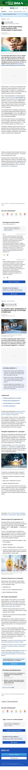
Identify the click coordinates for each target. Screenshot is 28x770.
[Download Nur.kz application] (14, 3)
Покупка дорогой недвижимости (11, 400)
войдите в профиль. (8, 229)
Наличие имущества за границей (11, 403)
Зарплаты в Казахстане (12, 701)
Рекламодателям (14, 758)
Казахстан (4, 701)
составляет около (14, 97)
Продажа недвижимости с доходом (12, 398)
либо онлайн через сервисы (12, 606)
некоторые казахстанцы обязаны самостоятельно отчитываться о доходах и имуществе (13, 413)
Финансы (3, 11)
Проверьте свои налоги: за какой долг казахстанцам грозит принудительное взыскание (14, 674)
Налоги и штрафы (11, 301)
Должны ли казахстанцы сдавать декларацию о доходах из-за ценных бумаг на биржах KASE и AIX (14, 681)
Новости (10, 11)
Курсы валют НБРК (18, 11)
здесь (22, 124)
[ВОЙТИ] (26, 8)
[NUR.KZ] (14, 8)
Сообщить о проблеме (14, 754)
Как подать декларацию (9, 405)
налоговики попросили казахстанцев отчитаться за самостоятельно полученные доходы (13, 646)
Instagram (15, 293)
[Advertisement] (14, 76)
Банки (8, 19)
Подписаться (14, 663)
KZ (23, 8)
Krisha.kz (15, 417)
